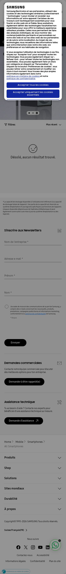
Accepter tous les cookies (33, 85)
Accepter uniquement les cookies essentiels (33, 93)
